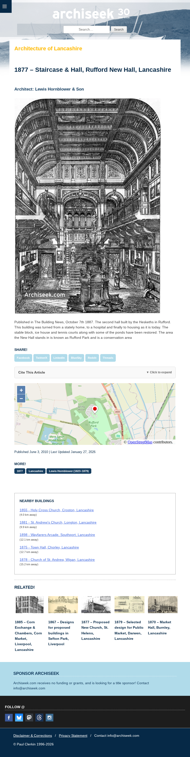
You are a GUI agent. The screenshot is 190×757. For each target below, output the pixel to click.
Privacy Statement (73, 736)
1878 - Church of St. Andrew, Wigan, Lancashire (57, 560)
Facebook (23, 357)
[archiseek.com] (91, 18)
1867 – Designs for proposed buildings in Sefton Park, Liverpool (61, 633)
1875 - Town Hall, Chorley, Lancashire (49, 547)
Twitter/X (41, 357)
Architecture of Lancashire (48, 48)
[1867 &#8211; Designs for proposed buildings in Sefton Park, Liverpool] (63, 612)
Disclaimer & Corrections (32, 736)
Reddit (92, 357)
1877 (20, 471)
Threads (108, 357)
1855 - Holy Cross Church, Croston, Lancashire (57, 510)
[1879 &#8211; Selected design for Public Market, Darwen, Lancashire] (129, 612)
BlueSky (76, 357)
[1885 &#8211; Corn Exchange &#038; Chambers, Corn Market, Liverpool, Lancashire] (30, 612)
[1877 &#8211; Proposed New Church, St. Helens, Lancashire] (96, 612)
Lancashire (36, 471)
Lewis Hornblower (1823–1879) (69, 471)
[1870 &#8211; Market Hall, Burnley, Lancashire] (163, 612)
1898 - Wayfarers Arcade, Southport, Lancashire (57, 535)
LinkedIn (59, 357)
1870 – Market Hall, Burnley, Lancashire (159, 627)
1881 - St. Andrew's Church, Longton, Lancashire (58, 522)
